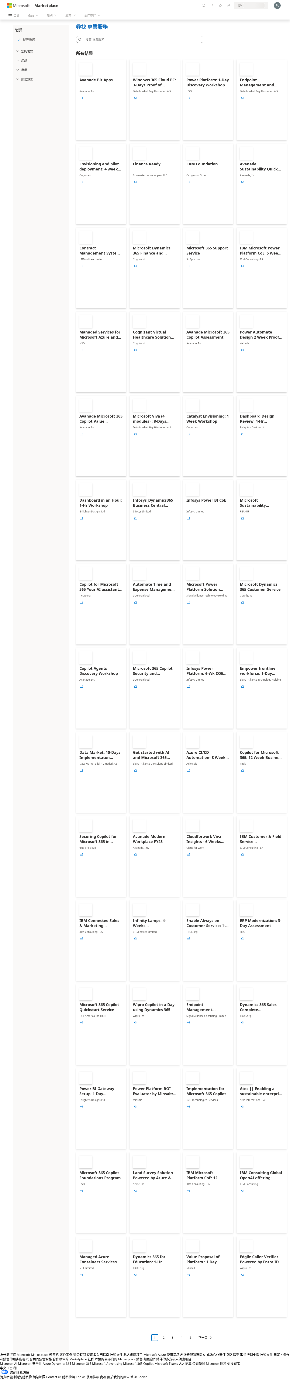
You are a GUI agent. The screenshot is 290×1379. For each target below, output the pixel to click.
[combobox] (141, 39)
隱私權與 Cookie (74, 1377)
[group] (81, 98)
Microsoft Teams (166, 1363)
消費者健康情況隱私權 (16, 1377)
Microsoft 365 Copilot (138, 1363)
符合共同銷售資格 (39, 1359)
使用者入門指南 (98, 1354)
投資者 (235, 1363)
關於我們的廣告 (118, 1377)
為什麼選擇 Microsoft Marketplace (24, 1354)
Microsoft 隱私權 (218, 1363)
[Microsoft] (18, 5)
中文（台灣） (9, 1368)
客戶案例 (66, 1354)
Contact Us (53, 1377)
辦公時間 (79, 1354)
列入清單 (233, 1354)
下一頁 (202, 1337)
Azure (47, 1363)
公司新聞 (198, 1363)
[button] (79, 39)
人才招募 (185, 1363)
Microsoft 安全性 (30, 1363)
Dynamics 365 (61, 1363)
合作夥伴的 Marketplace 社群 (73, 1359)
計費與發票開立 (194, 1354)
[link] (101, 99)
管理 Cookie (138, 1377)
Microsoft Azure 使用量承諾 (163, 1354)
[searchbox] (45, 39)
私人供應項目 (133, 1354)
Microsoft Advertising (107, 1363)
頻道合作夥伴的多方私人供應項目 (167, 1359)
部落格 (54, 1354)
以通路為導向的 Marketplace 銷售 (119, 1359)
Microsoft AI (8, 1363)
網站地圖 (39, 1377)
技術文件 (116, 1354)
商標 (103, 1377)
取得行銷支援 (249, 1354)
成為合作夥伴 (216, 1354)
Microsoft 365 (81, 1363)
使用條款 (92, 1377)
